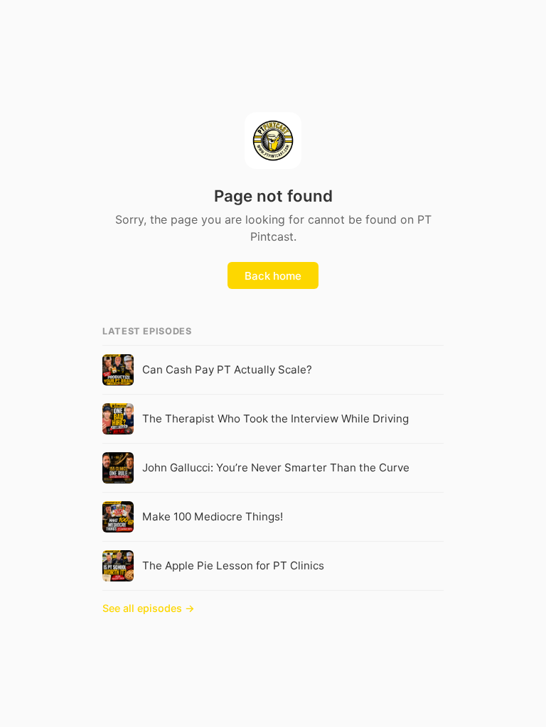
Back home (273, 276)
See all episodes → (148, 608)
